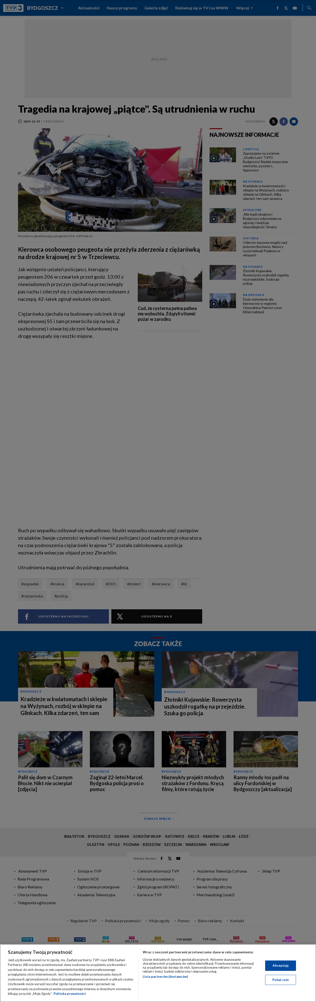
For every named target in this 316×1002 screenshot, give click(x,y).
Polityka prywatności (70, 994)
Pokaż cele (280, 980)
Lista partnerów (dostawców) (165, 977)
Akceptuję (281, 965)
